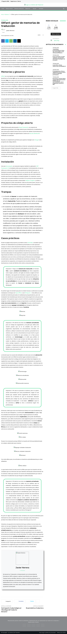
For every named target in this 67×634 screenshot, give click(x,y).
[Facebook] (56, 1)
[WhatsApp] (11, 41)
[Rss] (64, 1)
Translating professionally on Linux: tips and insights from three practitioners (58, 51)
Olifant (3, 76)
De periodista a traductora (34, 608)
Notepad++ (28, 292)
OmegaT (36, 140)
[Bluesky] (58, 1)
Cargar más (55, 88)
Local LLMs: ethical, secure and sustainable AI (59, 66)
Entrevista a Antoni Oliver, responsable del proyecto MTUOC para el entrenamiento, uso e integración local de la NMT (59, 81)
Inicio (2, 14)
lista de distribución (34, 133)
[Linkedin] (15, 41)
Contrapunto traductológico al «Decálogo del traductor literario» (11, 610)
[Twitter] (60, 1)
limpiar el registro (30, 180)
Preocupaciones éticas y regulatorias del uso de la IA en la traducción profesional (59, 73)
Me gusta (48, 25)
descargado (9, 166)
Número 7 (7, 14)
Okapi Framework (23, 127)
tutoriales (30, 242)
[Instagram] (62, 1)
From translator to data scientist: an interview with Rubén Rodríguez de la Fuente (59, 58)
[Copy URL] (19, 41)
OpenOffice (19, 292)
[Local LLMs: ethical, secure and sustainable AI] (49, 65)
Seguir (56, 25)
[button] (63, 8)
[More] (38, 601)
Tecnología (4, 20)
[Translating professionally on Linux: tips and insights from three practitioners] (49, 50)
